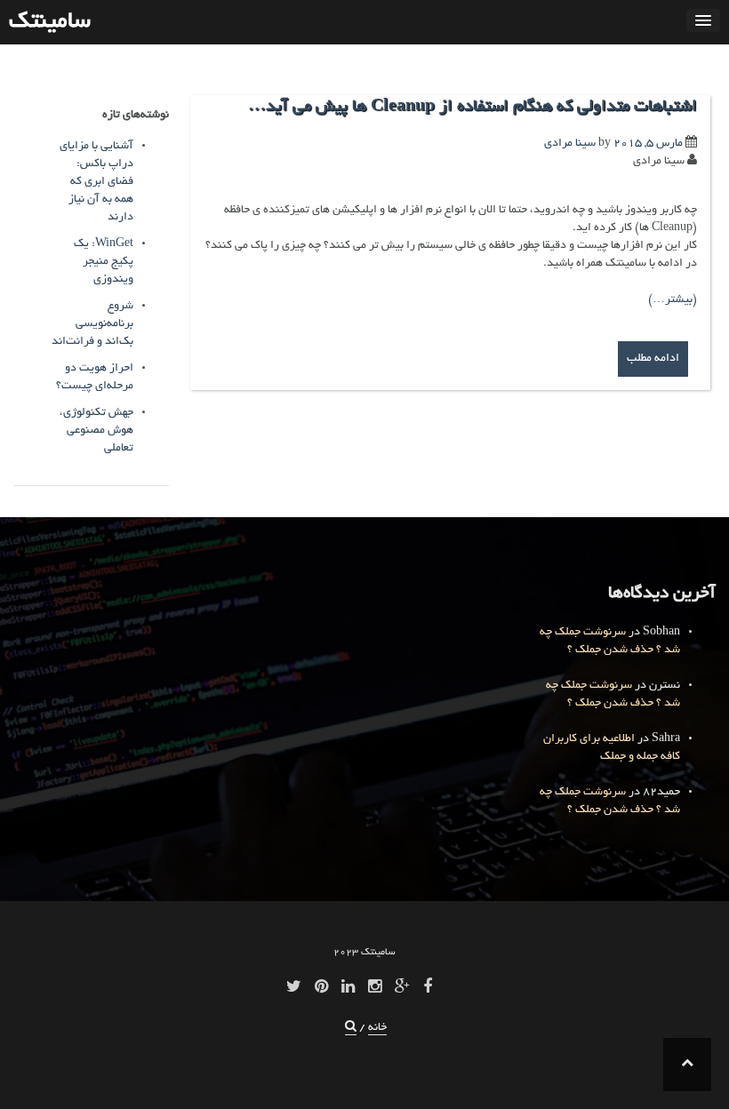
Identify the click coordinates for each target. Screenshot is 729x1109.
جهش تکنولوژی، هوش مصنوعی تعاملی (96, 431)
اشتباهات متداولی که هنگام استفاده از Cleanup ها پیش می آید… (472, 107)
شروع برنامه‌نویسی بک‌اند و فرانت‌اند (92, 324)
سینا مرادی (570, 144)
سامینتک (50, 22)
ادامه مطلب (653, 359)
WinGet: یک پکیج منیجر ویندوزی (103, 262)
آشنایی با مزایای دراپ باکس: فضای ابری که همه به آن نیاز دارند (96, 182)
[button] (350, 1028)
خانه (377, 1028)
